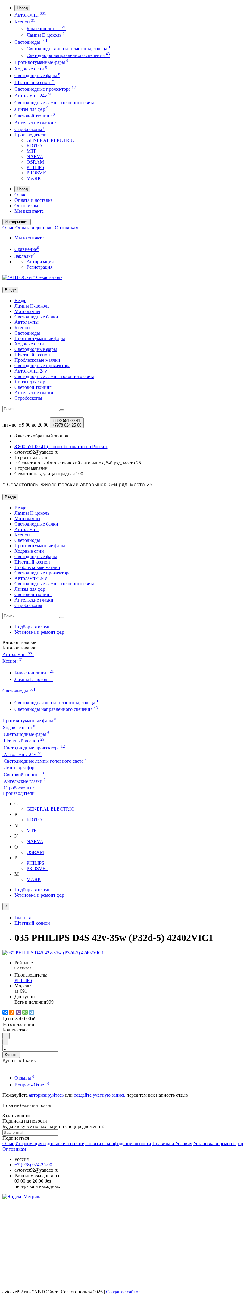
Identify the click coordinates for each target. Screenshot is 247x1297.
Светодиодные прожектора (45, 89)
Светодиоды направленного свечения (68, 55)
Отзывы (24, 1077)
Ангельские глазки (35, 122)
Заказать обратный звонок (41, 435)
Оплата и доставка (33, 200)
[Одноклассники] (11, 1012)
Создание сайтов (123, 1291)
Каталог (19, 647)
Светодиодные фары (37, 75)
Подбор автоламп (32, 626)
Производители (30, 134)
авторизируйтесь (46, 1095)
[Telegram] (31, 1012)
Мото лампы (27, 311)
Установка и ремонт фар (39, 632)
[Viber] (18, 1012)
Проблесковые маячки (37, 360)
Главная (22, 917)
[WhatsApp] (25, 1012)
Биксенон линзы (46, 28)
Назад (22, 8)
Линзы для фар (31, 109)
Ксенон (24, 21)
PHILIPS (35, 167)
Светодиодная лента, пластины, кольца (69, 48)
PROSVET (37, 172)
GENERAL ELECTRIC (50, 140)
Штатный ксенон (34, 82)
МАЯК (34, 178)
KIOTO (34, 145)
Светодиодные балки (36, 316)
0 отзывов (22, 968)
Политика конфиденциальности (118, 1143)
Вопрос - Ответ (31, 1084)
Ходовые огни (30, 68)
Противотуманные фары (41, 62)
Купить (11, 1054)
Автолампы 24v (33, 95)
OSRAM (35, 161)
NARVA (35, 156)
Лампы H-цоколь (31, 305)
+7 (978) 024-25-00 (33, 1164)
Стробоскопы (29, 129)
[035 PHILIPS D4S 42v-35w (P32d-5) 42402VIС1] (53, 952)
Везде (20, 300)
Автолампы (30, 14)
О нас (20, 194)
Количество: (15, 1029)
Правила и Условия (172, 1143)
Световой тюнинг (34, 115)
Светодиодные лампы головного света (56, 102)
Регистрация (39, 267)
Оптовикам (26, 205)
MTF (31, 151)
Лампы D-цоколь (46, 35)
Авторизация (40, 261)
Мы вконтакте (29, 211)
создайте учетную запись (99, 1095)
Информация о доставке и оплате (49, 1143)
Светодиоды (31, 42)
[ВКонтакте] (5, 1012)
